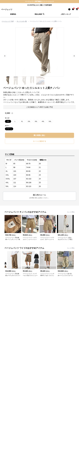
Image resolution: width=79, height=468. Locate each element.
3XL (36, 121)
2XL (29, 121)
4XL (43, 121)
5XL (50, 121)
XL (22, 121)
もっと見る (70, 212)
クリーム (9, 129)
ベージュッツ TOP (8, 21)
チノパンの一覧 (22, 21)
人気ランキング (66, 14)
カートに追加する (39, 141)
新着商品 (13, 14)
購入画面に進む (39, 135)
